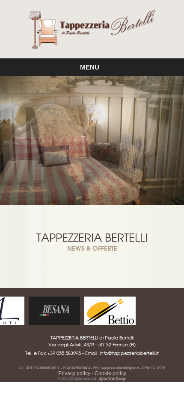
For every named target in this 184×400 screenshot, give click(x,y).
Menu (92, 67)
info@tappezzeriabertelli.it (129, 352)
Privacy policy (74, 373)
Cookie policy (110, 373)
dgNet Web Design (112, 379)
